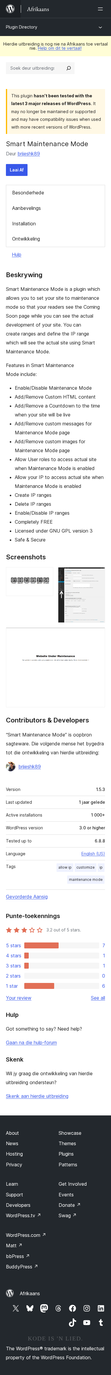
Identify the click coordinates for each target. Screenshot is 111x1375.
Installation (24, 224)
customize (85, 867)
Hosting (14, 1154)
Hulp (16, 254)
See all (98, 998)
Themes (67, 1143)
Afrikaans (30, 1293)
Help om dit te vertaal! (60, 48)
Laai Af (17, 169)
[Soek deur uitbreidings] (69, 68)
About (12, 1133)
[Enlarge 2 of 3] (97, 575)
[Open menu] (101, 9)
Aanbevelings (26, 208)
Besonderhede (28, 193)
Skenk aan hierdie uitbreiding (37, 1096)
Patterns (68, 1165)
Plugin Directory (21, 26)
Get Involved (73, 1184)
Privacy (14, 1165)
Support (14, 1195)
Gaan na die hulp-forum (31, 1042)
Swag (68, 1215)
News (12, 1143)
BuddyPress (22, 1267)
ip (101, 867)
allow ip (65, 867)
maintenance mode (86, 879)
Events (66, 1195)
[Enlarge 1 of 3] (45, 575)
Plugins (66, 1154)
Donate (70, 1205)
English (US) (93, 853)
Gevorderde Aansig (27, 897)
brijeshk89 (28, 154)
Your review (18, 998)
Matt (14, 1245)
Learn (12, 1184)
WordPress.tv (23, 1215)
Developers (18, 1205)
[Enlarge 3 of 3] (97, 636)
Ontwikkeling (26, 239)
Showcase (70, 1133)
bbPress (18, 1256)
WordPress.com (26, 1235)
